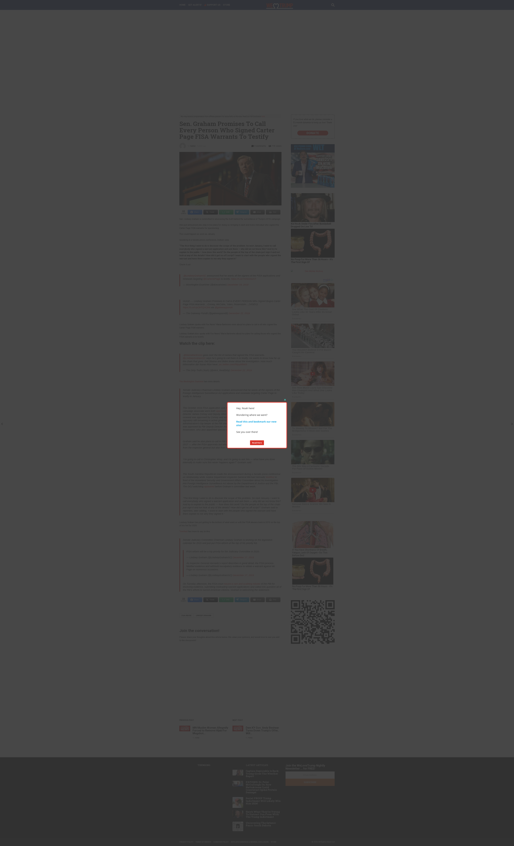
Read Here (257, 442)
